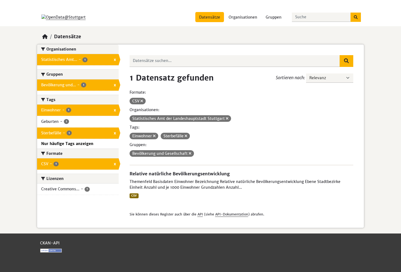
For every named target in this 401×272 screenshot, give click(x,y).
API (200, 214)
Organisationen (243, 17)
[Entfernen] (141, 101)
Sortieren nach (290, 77)
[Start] (45, 37)
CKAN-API (49, 243)
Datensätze (209, 17)
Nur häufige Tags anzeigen (67, 143)
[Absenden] (356, 17)
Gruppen (274, 17)
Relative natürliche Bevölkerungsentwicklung (180, 173)
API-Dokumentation (231, 214)
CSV (134, 195)
